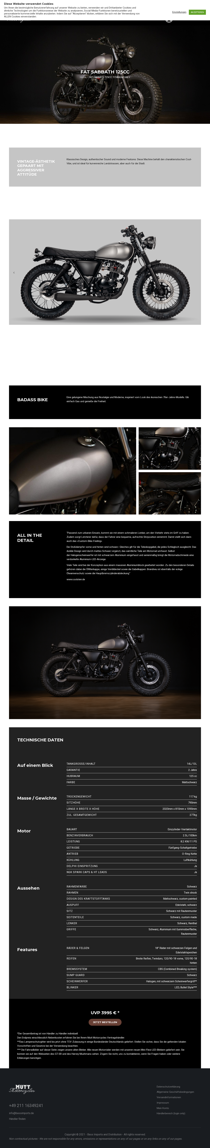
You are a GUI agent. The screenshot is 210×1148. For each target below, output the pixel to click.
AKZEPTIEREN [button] (197, 12)
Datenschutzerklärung (168, 1086)
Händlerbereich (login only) (171, 1113)
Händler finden (17, 1118)
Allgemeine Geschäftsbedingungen (175, 1091)
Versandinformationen (169, 1097)
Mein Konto (163, 1108)
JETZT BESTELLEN (105, 1022)
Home (83, 77)
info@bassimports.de (21, 1113)
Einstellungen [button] (179, 12)
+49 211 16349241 (26, 1105)
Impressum (163, 1102)
